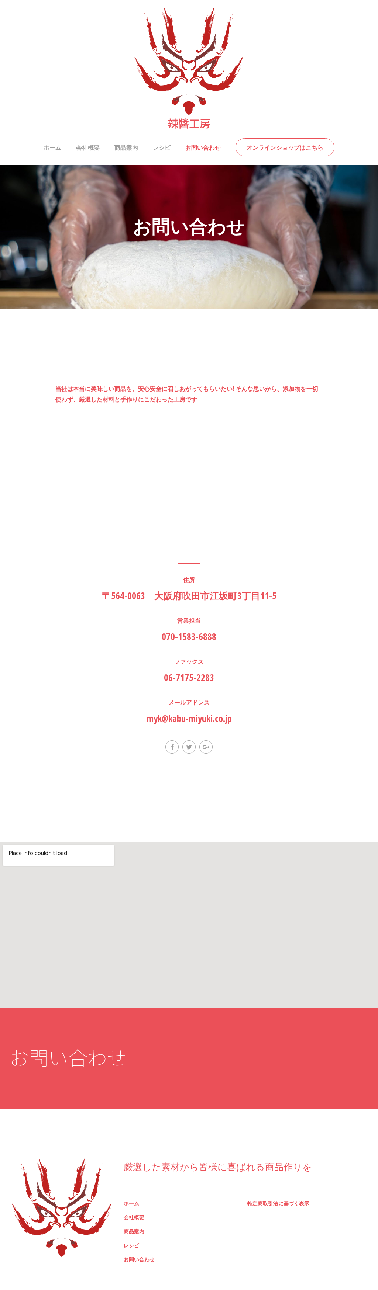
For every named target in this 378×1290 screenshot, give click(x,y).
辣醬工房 (189, 123)
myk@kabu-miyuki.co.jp (189, 718)
